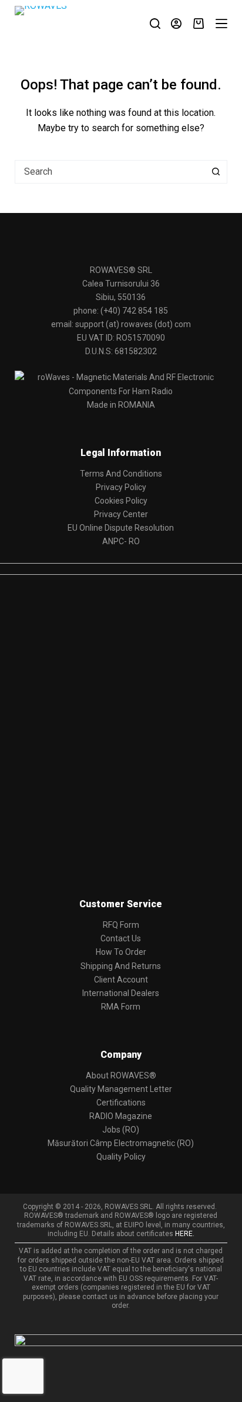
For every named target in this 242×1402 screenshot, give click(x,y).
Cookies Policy (121, 500)
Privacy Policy (121, 487)
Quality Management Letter (121, 1089)
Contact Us (120, 938)
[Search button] (215, 172)
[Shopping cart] (198, 23)
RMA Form (120, 1006)
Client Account (121, 979)
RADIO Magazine (120, 1116)
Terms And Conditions (121, 473)
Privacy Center (121, 514)
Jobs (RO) (120, 1129)
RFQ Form (121, 925)
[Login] (176, 23)
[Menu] (221, 23)
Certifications (121, 1102)
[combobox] (110, 172)
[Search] (155, 23)
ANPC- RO (121, 541)
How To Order (121, 952)
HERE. (184, 1234)
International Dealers (120, 993)
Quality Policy (121, 1156)
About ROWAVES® (121, 1075)
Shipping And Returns (120, 966)
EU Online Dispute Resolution (121, 527)
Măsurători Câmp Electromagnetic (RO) (121, 1143)
